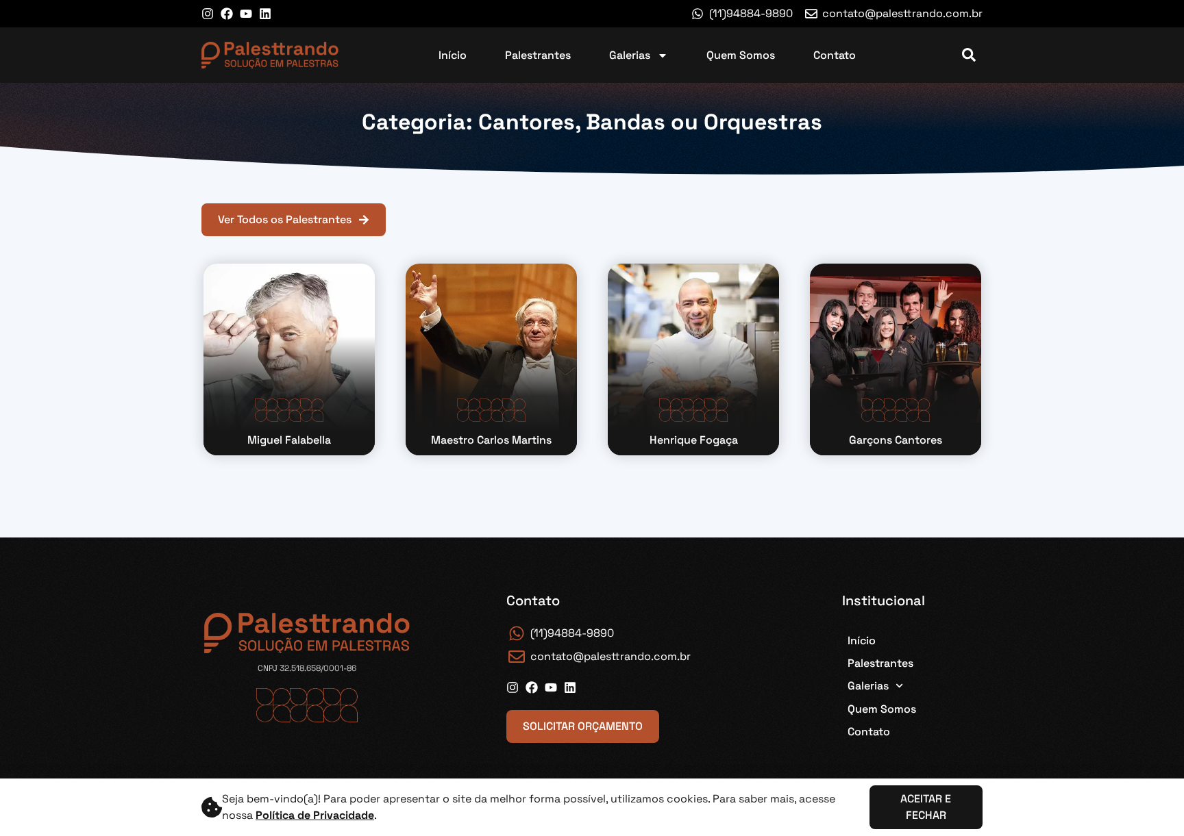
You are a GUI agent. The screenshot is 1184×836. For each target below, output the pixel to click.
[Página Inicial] (269, 55)
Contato (834, 55)
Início (453, 55)
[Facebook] (227, 14)
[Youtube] (246, 14)
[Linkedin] (265, 14)
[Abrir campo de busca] (969, 55)
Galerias (629, 55)
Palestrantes (538, 55)
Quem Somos (740, 55)
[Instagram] (207, 14)
